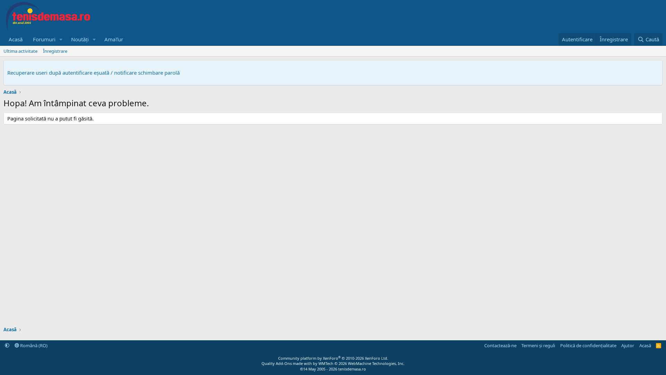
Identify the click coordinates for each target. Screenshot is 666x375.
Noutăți (80, 39)
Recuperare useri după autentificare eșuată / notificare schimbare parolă (93, 72)
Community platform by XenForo (333, 358)
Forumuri (44, 39)
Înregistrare (55, 51)
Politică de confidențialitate (588, 345)
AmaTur (113, 39)
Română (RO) (33, 345)
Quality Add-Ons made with (287, 363)
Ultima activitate (20, 51)
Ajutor (627, 345)
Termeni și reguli (538, 345)
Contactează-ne (500, 345)
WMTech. (361, 363)
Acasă (16, 39)
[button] (61, 39)
